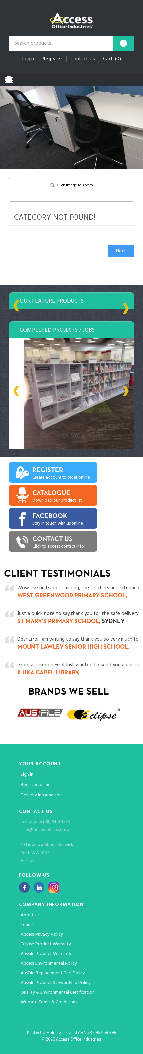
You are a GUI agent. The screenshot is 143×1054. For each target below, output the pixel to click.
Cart (108, 59)
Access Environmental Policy (49, 963)
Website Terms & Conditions (49, 1002)
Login (28, 59)
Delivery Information (41, 795)
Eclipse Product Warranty (46, 944)
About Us (30, 915)
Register (52, 59)
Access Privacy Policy (42, 934)
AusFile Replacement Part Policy (53, 973)
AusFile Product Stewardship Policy (56, 983)
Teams (27, 925)
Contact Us (83, 59)
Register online (36, 785)
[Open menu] (8, 79)
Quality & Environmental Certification (58, 992)
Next (121, 251)
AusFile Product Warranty (46, 954)
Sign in (27, 774)
